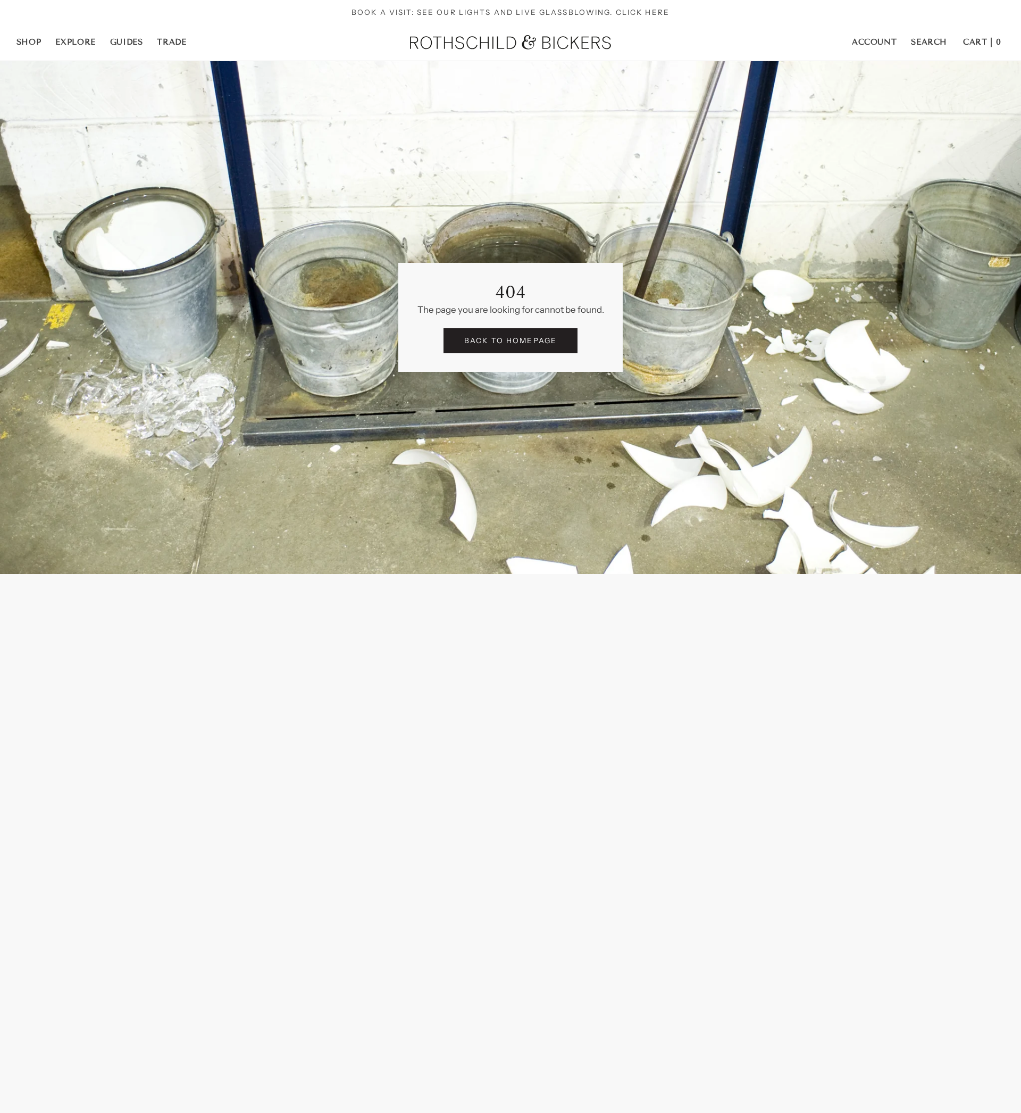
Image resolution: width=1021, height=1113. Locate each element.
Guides (126, 42)
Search (929, 42)
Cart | (982, 42)
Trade (171, 42)
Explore (75, 42)
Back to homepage (510, 340)
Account (874, 42)
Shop (28, 42)
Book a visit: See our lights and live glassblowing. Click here (510, 12)
